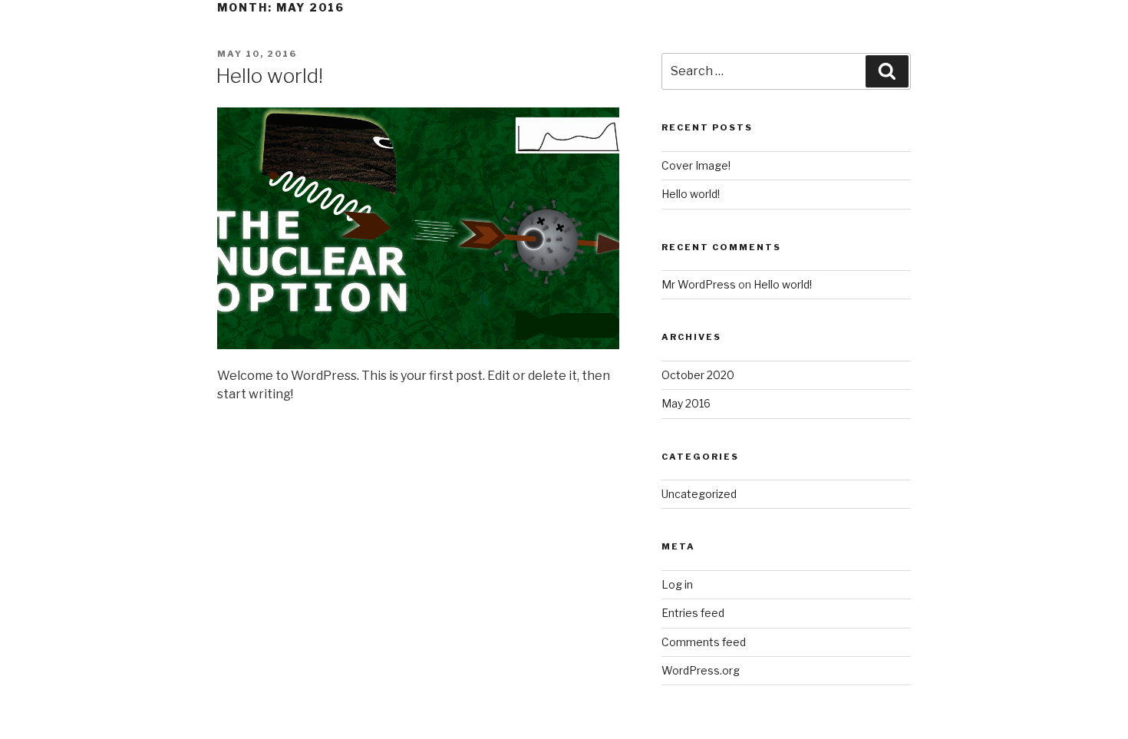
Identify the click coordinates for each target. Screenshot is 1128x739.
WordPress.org (700, 670)
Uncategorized (699, 493)
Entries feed (692, 612)
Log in (677, 584)
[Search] (887, 71)
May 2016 (686, 403)
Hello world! (269, 75)
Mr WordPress (698, 284)
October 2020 (697, 374)
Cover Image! (696, 165)
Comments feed (703, 641)
